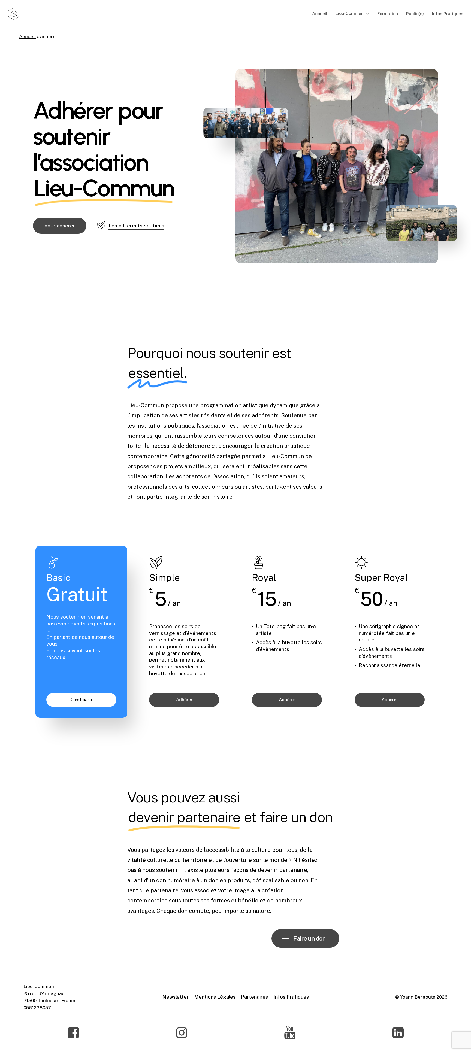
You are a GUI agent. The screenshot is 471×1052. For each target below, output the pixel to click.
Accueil (27, 36)
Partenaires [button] (254, 997)
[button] (59, 226)
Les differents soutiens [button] (136, 226)
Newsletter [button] (175, 997)
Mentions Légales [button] (214, 997)
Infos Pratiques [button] (291, 997)
